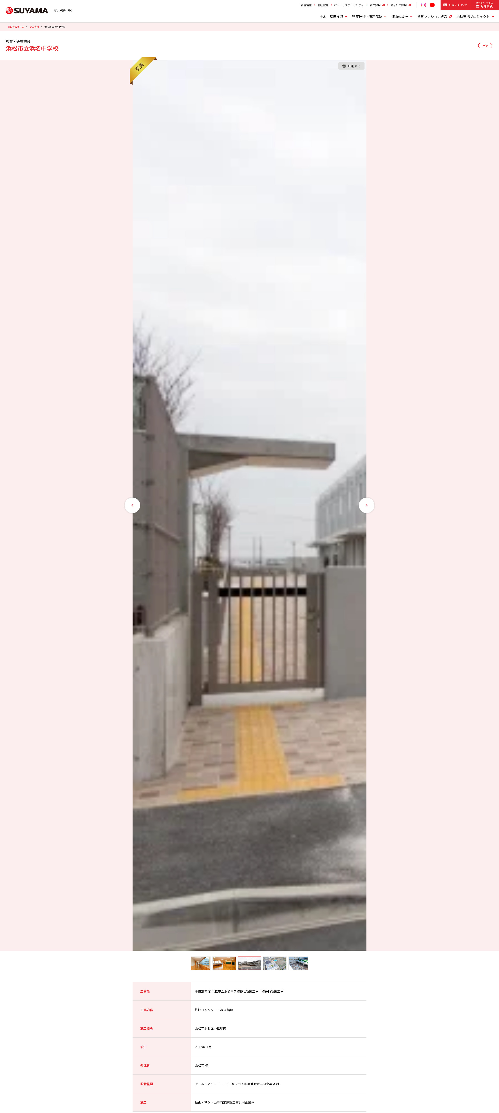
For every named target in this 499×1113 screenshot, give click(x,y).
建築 (485, 46)
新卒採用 (375, 5)
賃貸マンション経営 (432, 16)
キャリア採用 (398, 5)
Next (366, 505)
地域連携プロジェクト (473, 16)
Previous (132, 505)
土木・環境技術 (331, 16)
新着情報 (306, 5)
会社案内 (323, 5)
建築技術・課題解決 (367, 16)
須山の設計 (399, 16)
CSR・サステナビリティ (349, 5)
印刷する (354, 66)
